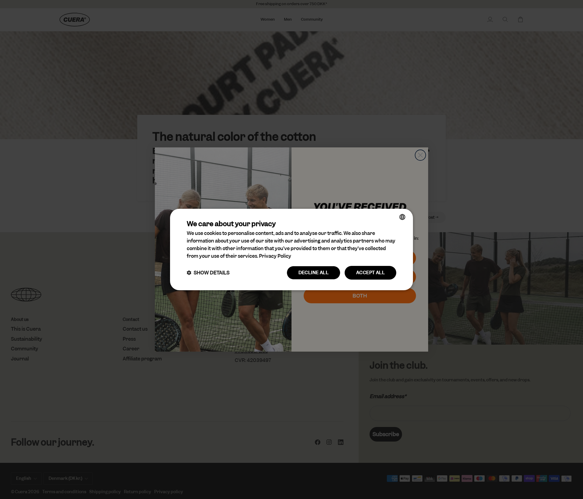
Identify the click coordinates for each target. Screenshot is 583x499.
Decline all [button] (313, 273)
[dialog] (291, 249)
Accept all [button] (370, 273)
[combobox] (402, 217)
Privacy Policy (275, 256)
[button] (208, 272)
